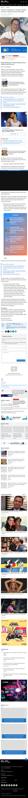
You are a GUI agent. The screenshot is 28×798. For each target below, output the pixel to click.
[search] (23, 2)
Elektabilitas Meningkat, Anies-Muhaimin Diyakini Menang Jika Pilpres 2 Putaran (15, 674)
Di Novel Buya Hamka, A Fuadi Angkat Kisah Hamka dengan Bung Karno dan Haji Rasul (14, 664)
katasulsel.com (9, 324)
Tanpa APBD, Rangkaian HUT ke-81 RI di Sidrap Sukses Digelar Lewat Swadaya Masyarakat (12, 412)
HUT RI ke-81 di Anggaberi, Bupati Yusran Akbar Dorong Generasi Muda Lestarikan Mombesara (16, 83)
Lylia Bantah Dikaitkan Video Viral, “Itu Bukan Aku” (13, 99)
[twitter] (8, 331)
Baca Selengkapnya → (17, 406)
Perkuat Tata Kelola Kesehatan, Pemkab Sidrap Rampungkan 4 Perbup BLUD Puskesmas (17, 152)
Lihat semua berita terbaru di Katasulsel (11, 107)
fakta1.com (10, 14)
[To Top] (26, 759)
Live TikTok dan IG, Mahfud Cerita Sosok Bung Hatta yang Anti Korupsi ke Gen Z (14, 658)
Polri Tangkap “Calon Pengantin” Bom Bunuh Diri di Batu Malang (14, 653)
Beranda (2, 7)
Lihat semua (12, 59)
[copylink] (16, 331)
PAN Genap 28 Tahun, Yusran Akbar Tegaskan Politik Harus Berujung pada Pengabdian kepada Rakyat (17, 484)
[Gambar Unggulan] (14, 45)
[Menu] (26, 2)
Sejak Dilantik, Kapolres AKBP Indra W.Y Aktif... (12, 140)
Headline (7, 7)
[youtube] (14, 785)
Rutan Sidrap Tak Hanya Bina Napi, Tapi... (11, 143)
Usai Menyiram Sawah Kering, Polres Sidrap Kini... (13, 142)
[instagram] (12, 785)
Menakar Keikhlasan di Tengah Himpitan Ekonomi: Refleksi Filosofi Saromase (14, 386)
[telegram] (13, 331)
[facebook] (6, 331)
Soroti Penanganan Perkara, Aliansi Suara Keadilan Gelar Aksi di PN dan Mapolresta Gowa (16, 476)
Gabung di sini (12, 328)
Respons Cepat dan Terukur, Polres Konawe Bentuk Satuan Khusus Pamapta (14, 669)
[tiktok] (16, 785)
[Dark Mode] (21, 2)
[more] (26, 705)
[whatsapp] (11, 331)
